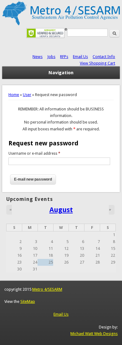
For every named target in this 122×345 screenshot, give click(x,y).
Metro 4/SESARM (47, 289)
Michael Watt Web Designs (94, 333)
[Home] (61, 24)
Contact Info (104, 56)
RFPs (64, 56)
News (38, 56)
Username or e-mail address (34, 153)
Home (13, 94)
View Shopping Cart (97, 63)
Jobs (51, 56)
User (27, 94)
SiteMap (27, 301)
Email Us (80, 56)
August (61, 210)
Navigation (61, 72)
